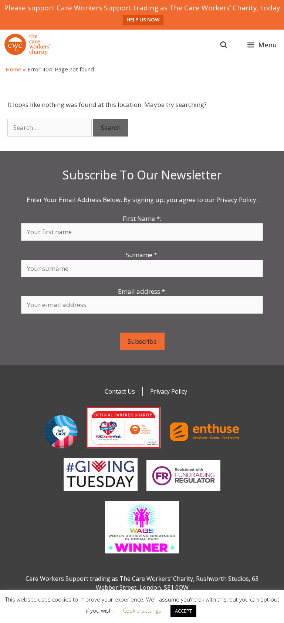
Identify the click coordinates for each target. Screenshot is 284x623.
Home (13, 69)
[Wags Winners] (142, 555)
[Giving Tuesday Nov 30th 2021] (100, 493)
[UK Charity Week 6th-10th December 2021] (123, 450)
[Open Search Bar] (223, 45)
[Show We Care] (61, 450)
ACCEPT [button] (183, 610)
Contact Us (120, 391)
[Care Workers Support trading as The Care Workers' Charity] (27, 44)
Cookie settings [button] (142, 610)
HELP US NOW (143, 19)
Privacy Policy (168, 391)
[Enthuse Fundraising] (204, 450)
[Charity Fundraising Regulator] (183, 493)
